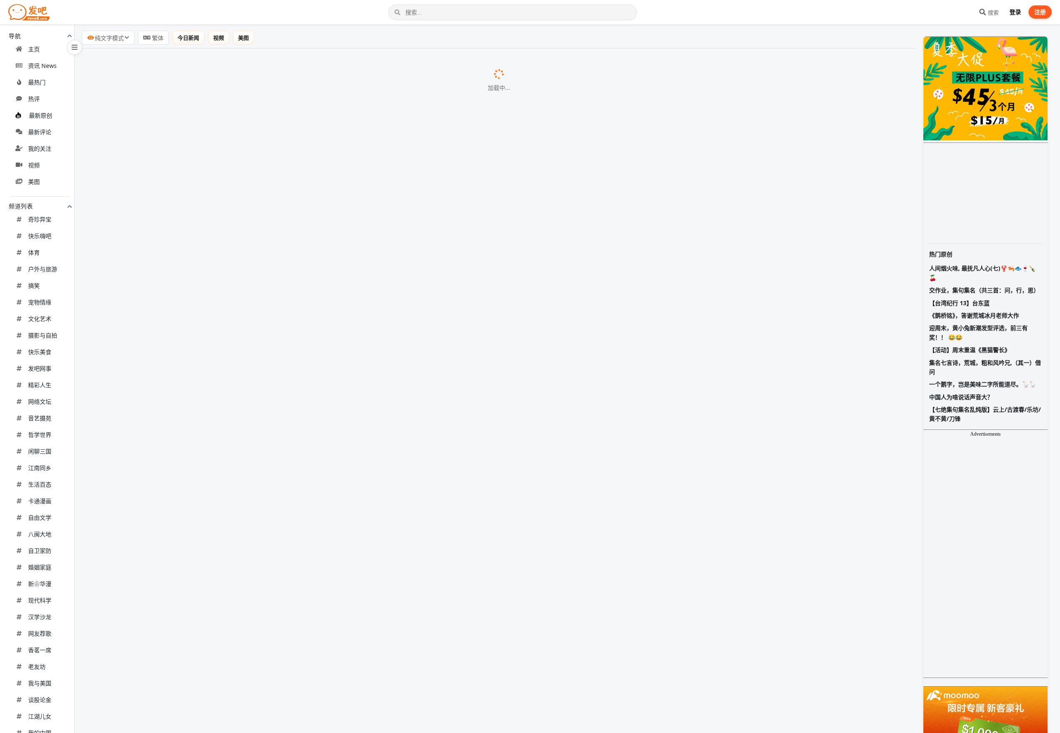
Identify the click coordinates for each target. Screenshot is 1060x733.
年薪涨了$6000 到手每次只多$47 (137, 234)
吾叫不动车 (221, 514)
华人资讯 (273, 256)
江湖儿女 (39, 716)
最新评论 (39, 132)
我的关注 (39, 148)
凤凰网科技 (243, 535)
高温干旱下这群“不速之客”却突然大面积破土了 (157, 728)
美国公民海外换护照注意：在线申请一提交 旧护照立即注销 (176, 448)
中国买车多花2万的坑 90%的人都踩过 (144, 513)
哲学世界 (39, 435)
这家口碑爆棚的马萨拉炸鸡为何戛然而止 (148, 706)
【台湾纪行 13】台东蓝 (959, 303)
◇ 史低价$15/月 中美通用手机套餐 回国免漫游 (158, 341)
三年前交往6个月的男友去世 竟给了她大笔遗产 (157, 213)
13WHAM (221, 364)
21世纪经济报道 (263, 170)
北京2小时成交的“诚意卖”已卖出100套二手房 (155, 535)
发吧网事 (39, 368)
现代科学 (39, 600)
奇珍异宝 (39, 219)
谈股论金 (39, 700)
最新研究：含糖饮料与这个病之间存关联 (148, 126)
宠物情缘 (39, 302)
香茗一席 (39, 650)
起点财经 (228, 63)
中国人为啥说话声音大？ (961, 397)
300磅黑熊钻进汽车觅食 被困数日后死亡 (148, 105)
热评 (34, 99)
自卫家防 (39, 551)
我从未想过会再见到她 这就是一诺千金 (146, 406)
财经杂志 (236, 84)
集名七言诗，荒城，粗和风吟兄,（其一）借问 (985, 367)
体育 (34, 252)
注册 (1040, 12)
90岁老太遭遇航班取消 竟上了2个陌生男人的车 (158, 298)
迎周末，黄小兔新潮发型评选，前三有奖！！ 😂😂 (978, 332)
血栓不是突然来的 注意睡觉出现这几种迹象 (152, 685)
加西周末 (245, 213)
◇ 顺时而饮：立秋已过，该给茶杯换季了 (149, 491)
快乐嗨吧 (39, 236)
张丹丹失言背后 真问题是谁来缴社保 (142, 277)
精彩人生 (39, 385)
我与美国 (39, 683)
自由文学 (39, 517)
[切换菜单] (74, 47)
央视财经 (235, 620)
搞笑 (34, 285)
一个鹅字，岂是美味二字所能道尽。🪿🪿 (982, 384)
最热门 (37, 82)
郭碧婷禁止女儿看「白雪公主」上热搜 (145, 384)
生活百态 (39, 484)
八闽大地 (39, 534)
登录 (1015, 12)
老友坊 (37, 666)
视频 (34, 165)
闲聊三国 (39, 451)
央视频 (219, 406)
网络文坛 (39, 401)
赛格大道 (215, 277)
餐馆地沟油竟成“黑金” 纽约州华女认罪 (145, 363)
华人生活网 (239, 428)
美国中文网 (230, 127)
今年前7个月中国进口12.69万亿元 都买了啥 (153, 620)
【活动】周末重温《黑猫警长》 (969, 350)
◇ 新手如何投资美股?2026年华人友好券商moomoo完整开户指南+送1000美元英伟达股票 (222, 641)
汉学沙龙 (39, 617)
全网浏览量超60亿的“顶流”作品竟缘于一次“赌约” (160, 556)
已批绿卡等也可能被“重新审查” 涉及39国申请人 (159, 319)
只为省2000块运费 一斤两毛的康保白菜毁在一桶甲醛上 (170, 148)
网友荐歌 (39, 633)
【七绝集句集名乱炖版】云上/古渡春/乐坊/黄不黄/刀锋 (985, 413)
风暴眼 (267, 148)
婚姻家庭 (39, 567)
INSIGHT (220, 385)
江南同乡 (39, 468)
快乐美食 (39, 352)
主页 (34, 49)
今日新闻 (188, 37)
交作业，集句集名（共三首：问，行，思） (984, 290)
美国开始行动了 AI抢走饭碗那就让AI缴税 (149, 63)
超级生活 (246, 299)
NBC (221, 106)
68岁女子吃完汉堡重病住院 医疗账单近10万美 (156, 577)
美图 (34, 182)
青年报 (248, 557)
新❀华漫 (39, 584)
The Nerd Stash (213, 235)
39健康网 (235, 686)
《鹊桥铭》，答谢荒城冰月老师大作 (974, 315)
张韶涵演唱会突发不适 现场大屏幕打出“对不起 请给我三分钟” (179, 664)
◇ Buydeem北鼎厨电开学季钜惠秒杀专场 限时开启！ (168, 190)
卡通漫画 (39, 501)
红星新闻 (288, 664)
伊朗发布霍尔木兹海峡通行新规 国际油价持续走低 (162, 169)
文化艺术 (39, 319)
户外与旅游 (42, 269)
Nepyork (247, 320)
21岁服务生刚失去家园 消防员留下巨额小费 (153, 427)
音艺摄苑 (39, 418)
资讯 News (42, 66)
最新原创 (40, 115)
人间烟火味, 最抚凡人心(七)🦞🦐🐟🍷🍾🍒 (982, 272)
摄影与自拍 (42, 335)
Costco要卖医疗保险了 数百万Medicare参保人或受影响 (171, 255)
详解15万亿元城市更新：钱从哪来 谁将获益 (153, 84)
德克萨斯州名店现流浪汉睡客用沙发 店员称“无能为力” (168, 598)
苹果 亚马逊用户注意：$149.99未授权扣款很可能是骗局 (171, 470)
